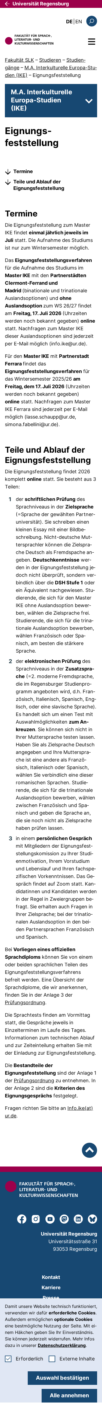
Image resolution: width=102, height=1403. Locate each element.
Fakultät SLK (19, 60)
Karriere (51, 1287)
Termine (23, 171)
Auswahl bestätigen (62, 1378)
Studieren (50, 60)
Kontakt (51, 1277)
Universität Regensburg (41, 4)
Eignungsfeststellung (57, 75)
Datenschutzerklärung (62, 1345)
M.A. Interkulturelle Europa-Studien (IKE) (41, 100)
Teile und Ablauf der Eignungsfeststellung (38, 185)
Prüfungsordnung (25, 1002)
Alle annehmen (69, 1395)
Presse (51, 1298)
